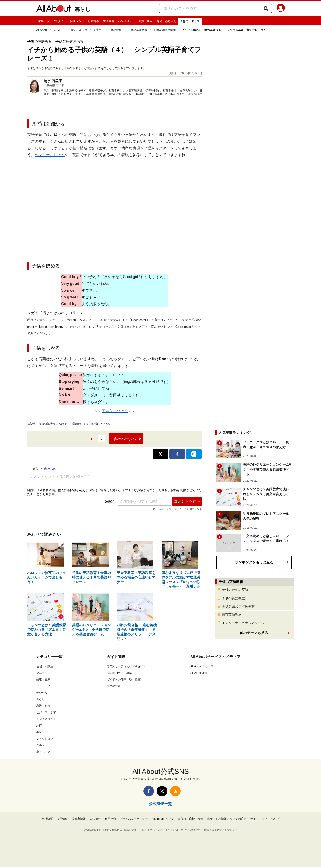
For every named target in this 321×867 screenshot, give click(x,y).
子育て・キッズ (190, 21)
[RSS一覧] (175, 791)
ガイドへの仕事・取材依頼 (124, 679)
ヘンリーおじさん (50, 155)
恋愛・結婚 (43, 705)
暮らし (83, 9)
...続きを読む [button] (194, 94)
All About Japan (200, 673)
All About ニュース (202, 666)
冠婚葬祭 (93, 21)
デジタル (41, 692)
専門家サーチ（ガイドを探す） (126, 666)
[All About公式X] (162, 791)
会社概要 (47, 819)
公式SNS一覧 (160, 804)
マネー (40, 673)
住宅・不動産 (44, 666)
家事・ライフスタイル (52, 21)
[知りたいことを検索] (266, 8)
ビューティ (43, 686)
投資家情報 (79, 819)
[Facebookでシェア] (177, 454)
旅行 (39, 725)
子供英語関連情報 (164, 30)
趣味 (39, 732)
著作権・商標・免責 (190, 819)
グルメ (40, 745)
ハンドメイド (126, 21)
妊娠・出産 (146, 21)
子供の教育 (115, 30)
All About (41, 30)
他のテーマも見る (254, 633)
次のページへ (125, 439)
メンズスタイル (46, 719)
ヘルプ (275, 819)
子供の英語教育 (137, 30)
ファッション (44, 738)
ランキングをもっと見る (254, 562)
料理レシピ (77, 21)
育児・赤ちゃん (166, 21)
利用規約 (110, 819)
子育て (97, 30)
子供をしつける (115, 411)
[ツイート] (160, 454)
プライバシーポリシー (134, 819)
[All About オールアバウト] (53, 9)
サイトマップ (258, 819)
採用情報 (62, 819)
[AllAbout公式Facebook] (148, 791)
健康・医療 (43, 679)
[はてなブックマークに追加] (194, 454)
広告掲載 (95, 819)
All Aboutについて (163, 819)
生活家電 (108, 21)
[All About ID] (281, 9)
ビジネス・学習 (46, 712)
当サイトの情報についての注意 (227, 819)
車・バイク (43, 751)
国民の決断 (114, 686)
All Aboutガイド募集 (119, 673)
